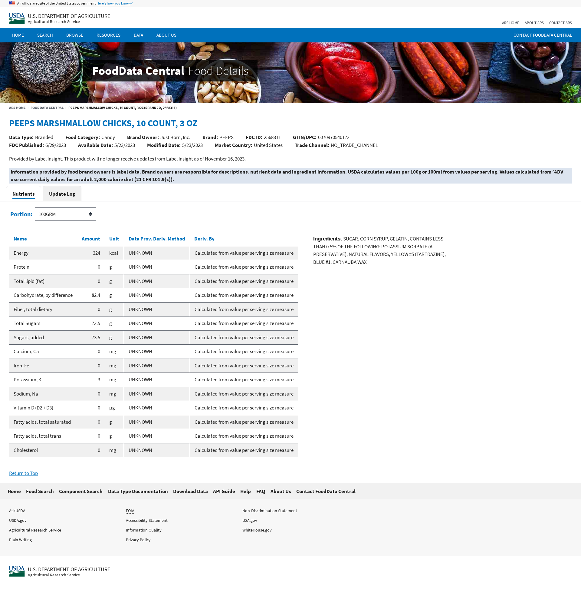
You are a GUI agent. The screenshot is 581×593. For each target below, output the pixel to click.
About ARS (534, 22)
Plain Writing (20, 540)
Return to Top (23, 473)
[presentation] (23, 193)
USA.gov (249, 520)
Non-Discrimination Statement (269, 511)
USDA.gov (18, 520)
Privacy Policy (138, 540)
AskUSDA (17, 511)
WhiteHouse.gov (257, 530)
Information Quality (144, 530)
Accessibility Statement (147, 520)
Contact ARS (560, 22)
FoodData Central (47, 107)
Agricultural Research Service (54, 21)
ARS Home (510, 22)
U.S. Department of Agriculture (69, 15)
